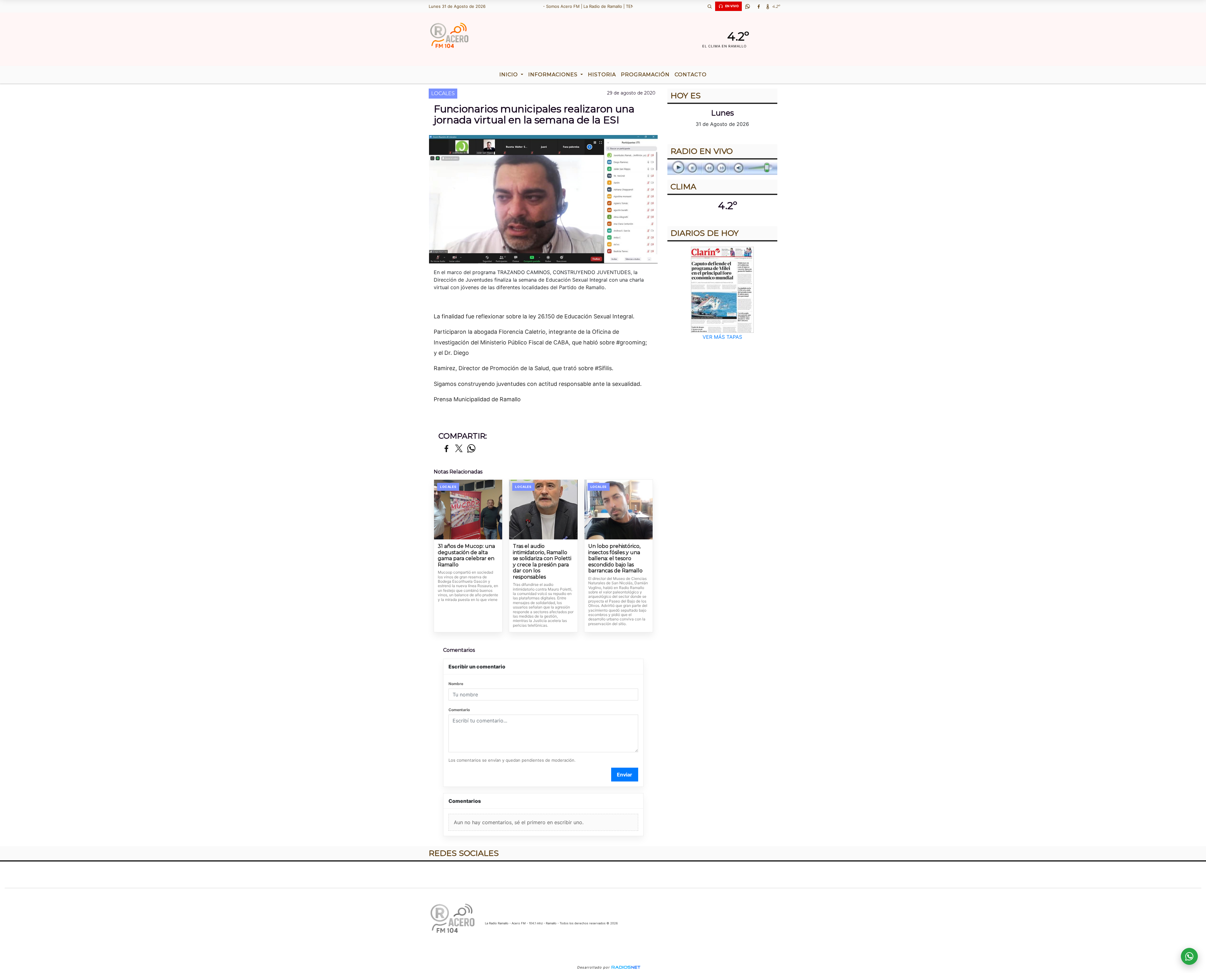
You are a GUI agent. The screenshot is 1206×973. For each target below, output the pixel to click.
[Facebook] (758, 6)
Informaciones (553, 75)
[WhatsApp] (747, 6)
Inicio (509, 75)
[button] (709, 6)
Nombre (455, 683)
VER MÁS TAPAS (722, 337)
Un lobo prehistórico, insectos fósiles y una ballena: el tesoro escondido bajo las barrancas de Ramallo (615, 558)
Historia (602, 75)
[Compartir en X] (459, 449)
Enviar (624, 774)
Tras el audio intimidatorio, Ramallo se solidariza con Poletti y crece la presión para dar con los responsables (542, 561)
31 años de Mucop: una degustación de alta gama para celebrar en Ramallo (466, 555)
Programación (645, 75)
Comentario (459, 709)
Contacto (691, 75)
